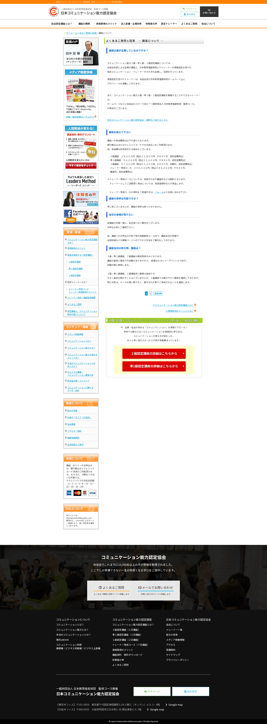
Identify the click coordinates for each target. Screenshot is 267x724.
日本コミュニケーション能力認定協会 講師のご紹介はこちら (137, 119)
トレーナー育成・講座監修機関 (81, 297)
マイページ (153, 691)
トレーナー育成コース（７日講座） (130, 644)
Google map (175, 704)
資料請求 (191, 691)
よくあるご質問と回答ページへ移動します (111, 594)
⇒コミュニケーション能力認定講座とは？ (173, 305)
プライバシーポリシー (177, 659)
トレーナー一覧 (174, 629)
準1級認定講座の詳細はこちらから (154, 366)
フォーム (159, 192)
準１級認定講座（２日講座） (127, 634)
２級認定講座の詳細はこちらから (154, 353)
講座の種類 (84, 23)
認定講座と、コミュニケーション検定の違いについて (82, 313)
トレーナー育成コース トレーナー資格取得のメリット (83, 290)
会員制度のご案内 (75, 444)
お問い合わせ (209, 12)
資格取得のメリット (106, 23)
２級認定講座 (75, 261)
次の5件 (158, 293)
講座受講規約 (73, 437)
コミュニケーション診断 (69, 644)
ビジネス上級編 (92, 648)
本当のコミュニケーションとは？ (73, 634)
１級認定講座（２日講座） (126, 639)
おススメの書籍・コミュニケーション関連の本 (80, 374)
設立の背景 (72, 410)
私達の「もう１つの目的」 (79, 417)
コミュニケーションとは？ (79, 341)
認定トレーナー (169, 23)
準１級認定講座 (76, 268)
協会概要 (71, 424)
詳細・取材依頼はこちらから (80, 116)
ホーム (69, 32)
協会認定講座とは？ (61, 23)
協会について (208, 23)
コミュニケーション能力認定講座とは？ (133, 624)
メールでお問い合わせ (157, 587)
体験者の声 (151, 23)
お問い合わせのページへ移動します (155, 594)
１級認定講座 (75, 275)
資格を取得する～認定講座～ (80, 254)
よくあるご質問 (189, 23)
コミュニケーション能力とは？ (81, 347)
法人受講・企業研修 (131, 23)
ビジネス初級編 (74, 648)
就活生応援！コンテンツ (78, 380)
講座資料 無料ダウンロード (127, 654)
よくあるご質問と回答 (86, 32)
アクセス (170, 644)
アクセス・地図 (74, 430)
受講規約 (170, 649)
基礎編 (59, 648)
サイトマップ (173, 654)
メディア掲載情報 (75, 334)
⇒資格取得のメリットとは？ (180, 310)
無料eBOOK (62, 639)
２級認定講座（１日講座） (126, 629)
